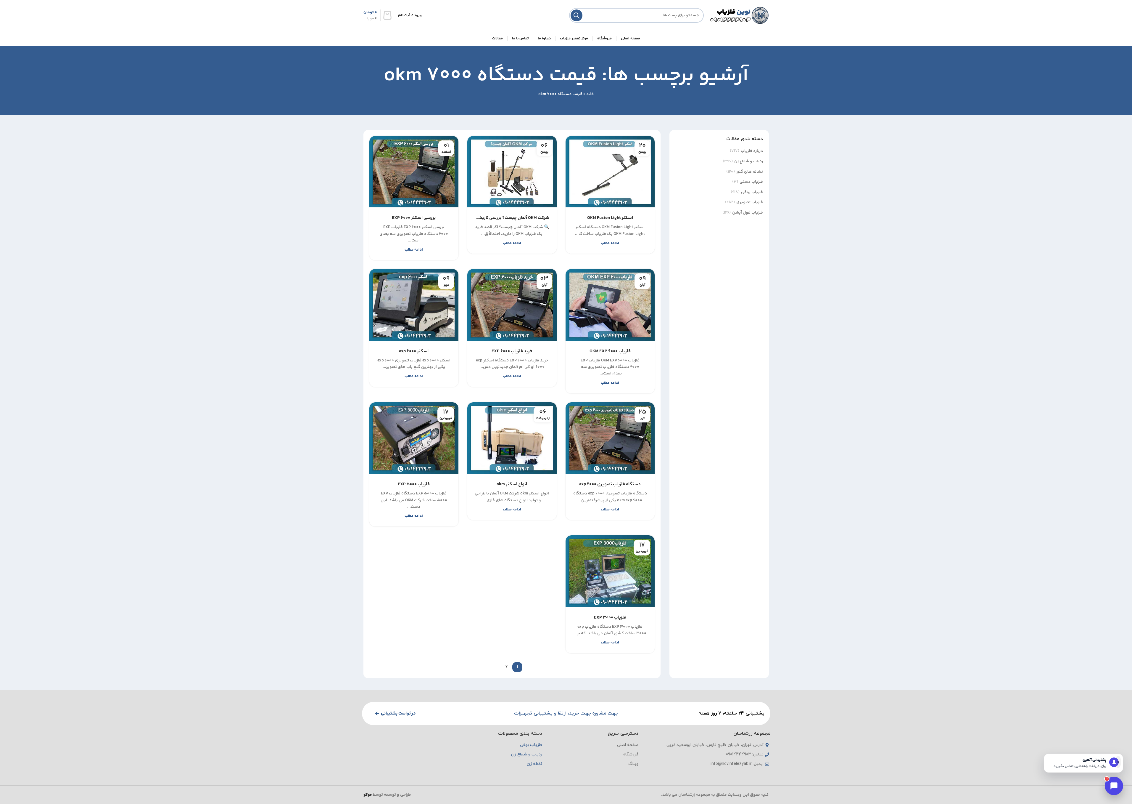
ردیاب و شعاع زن (748, 162)
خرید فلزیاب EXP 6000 (512, 351)
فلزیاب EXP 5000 (414, 484)
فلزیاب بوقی (752, 193)
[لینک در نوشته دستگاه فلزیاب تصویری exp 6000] (610, 438)
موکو (367, 795)
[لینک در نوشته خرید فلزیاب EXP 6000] (512, 304)
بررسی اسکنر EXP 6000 (414, 218)
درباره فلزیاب (752, 151)
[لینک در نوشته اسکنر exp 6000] (414, 304)
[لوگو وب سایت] (739, 15)
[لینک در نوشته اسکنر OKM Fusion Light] (610, 171)
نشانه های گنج (749, 172)
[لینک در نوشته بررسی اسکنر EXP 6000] (414, 171)
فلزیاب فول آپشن (747, 213)
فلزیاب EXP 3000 (610, 617)
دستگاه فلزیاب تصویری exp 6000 (610, 484)
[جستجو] (576, 15)
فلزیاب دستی (751, 182)
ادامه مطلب (610, 243)
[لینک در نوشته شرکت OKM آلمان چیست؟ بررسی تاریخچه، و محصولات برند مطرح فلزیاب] (512, 171)
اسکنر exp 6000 (414, 351)
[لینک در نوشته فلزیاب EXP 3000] (610, 571)
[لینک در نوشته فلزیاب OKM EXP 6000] (610, 304)
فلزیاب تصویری (749, 203)
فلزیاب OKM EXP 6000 (610, 351)
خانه (590, 94)
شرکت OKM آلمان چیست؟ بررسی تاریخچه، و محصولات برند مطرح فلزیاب (512, 218)
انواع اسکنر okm (512, 484)
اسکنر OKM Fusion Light (610, 218)
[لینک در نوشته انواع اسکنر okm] (512, 438)
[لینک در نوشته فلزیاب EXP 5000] (414, 438)
